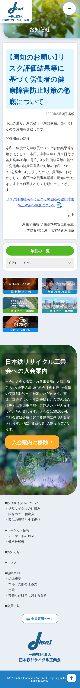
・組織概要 (13, 578)
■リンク (11, 562)
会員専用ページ (42, 618)
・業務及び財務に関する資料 (26, 595)
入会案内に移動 (30, 442)
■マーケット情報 (17, 530)
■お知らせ (12, 551)
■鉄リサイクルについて (22, 502)
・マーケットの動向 (19, 535)
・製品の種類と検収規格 (22, 519)
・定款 (10, 589)
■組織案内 (12, 573)
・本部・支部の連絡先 (21, 584)
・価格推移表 (14, 541)
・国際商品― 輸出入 (20, 514)
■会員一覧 (12, 605)
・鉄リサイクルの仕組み (22, 508)
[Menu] (69, 8)
